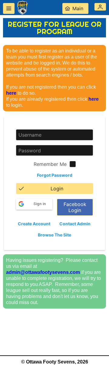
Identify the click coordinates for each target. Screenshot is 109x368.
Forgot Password (54, 175)
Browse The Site (54, 234)
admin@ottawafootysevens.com (43, 272)
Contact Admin (75, 223)
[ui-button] (9, 8)
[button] (100, 7)
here (11, 93)
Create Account (34, 223)
